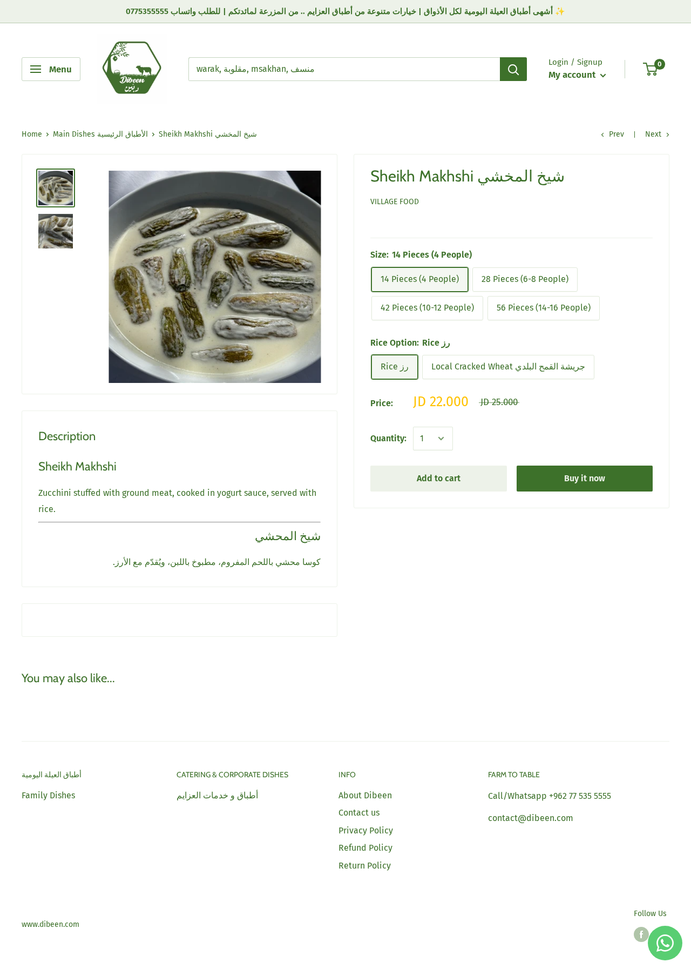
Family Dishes (48, 795)
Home (32, 134)
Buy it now (584, 478)
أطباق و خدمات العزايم (217, 795)
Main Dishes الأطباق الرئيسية (100, 134)
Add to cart (438, 478)
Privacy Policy (365, 830)
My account (573, 74)
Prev (616, 134)
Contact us (359, 813)
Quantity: (388, 438)
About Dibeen (365, 795)
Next (653, 134)
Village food (394, 201)
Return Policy (364, 865)
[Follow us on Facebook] (641, 934)
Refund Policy (365, 848)
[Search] (513, 69)
